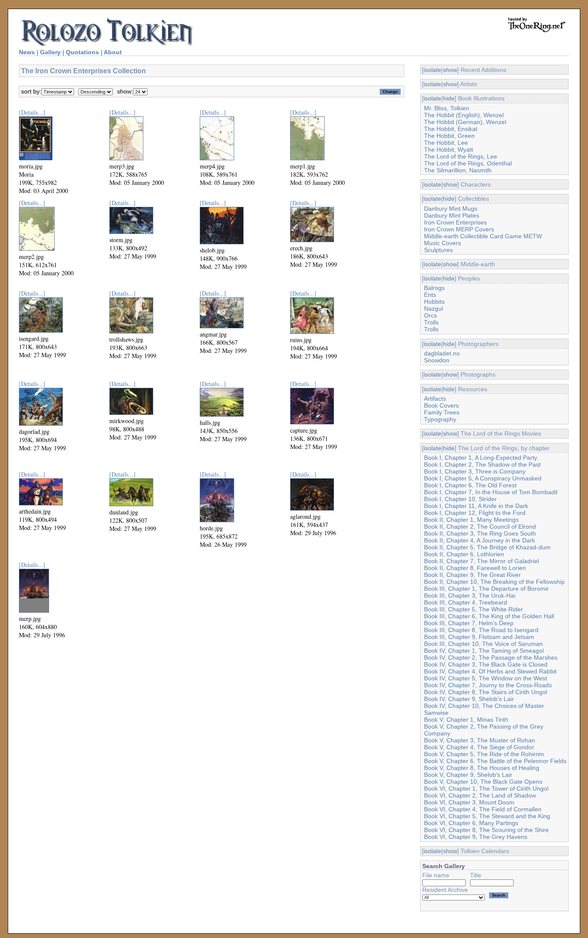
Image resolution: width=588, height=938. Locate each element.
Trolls (431, 322)
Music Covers (442, 243)
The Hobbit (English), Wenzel (464, 115)
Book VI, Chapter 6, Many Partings (471, 823)
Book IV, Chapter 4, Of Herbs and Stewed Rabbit (490, 671)
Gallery (50, 52)
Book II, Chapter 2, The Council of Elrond (480, 526)
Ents (430, 294)
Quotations (82, 52)
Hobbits (434, 301)
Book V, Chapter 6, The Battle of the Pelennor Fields (495, 760)
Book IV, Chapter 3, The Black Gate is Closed (486, 664)
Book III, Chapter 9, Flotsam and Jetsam (479, 636)
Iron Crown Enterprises (455, 222)
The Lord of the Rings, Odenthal (468, 163)
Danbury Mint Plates (451, 215)
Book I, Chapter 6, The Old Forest (470, 485)
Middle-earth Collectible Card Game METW (483, 236)
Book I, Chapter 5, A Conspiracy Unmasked (483, 478)
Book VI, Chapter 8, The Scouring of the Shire (486, 829)
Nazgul (433, 308)
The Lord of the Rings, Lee (460, 156)
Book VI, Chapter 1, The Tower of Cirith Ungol (486, 788)
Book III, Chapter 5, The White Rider (473, 609)
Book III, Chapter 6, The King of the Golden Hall (489, 616)
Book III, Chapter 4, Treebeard (465, 602)
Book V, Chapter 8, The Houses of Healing (481, 767)
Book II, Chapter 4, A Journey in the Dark (479, 540)
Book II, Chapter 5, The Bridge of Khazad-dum (487, 547)
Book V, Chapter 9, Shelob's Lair (468, 774)
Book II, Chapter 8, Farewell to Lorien (475, 567)
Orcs (430, 315)
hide (449, 98)
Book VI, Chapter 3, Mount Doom (469, 802)
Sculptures (438, 249)
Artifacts (435, 398)
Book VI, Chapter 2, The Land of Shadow (480, 795)
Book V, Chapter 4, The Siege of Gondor (479, 747)
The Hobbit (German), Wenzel (465, 121)
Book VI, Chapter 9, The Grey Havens (475, 836)
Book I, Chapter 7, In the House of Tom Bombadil (490, 492)
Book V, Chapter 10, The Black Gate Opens (483, 781)
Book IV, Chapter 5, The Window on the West (485, 678)
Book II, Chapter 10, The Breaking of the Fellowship (494, 581)
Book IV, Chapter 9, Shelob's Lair (469, 698)
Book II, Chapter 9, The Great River (472, 574)
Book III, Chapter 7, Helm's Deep (469, 623)
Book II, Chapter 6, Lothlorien (464, 554)
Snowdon (436, 360)
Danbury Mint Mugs (450, 208)
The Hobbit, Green (449, 135)
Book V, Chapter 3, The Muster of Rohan (479, 740)
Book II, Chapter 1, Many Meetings (471, 519)
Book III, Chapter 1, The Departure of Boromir (486, 588)
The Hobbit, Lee (446, 142)
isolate (432, 69)
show (450, 69)
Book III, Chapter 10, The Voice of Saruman (483, 643)
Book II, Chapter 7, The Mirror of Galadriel (481, 561)
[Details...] (32, 112)
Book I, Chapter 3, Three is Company (475, 471)
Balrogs (434, 287)
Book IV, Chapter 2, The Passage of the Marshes (490, 657)
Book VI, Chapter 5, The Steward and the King (487, 816)
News (27, 52)
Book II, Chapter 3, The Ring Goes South (480, 533)
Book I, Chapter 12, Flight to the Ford (475, 512)
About (113, 52)
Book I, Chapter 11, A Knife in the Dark (476, 505)
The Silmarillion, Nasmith (458, 170)
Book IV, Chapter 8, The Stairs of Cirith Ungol (485, 692)
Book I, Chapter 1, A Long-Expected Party (480, 457)
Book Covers (441, 405)
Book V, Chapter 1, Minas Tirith (466, 719)
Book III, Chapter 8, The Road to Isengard (481, 629)
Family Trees (441, 412)
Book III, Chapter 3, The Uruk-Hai (469, 595)
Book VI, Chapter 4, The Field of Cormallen (483, 809)
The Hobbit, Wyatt (448, 149)
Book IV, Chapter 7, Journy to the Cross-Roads (488, 685)
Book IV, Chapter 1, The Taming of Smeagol (484, 650)
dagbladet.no (442, 353)
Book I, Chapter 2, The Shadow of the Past (482, 464)
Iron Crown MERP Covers (459, 229)
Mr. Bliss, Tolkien (446, 108)
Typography (440, 419)
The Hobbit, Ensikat (450, 128)
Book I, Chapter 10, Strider (460, 498)
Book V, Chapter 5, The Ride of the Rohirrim (484, 754)
